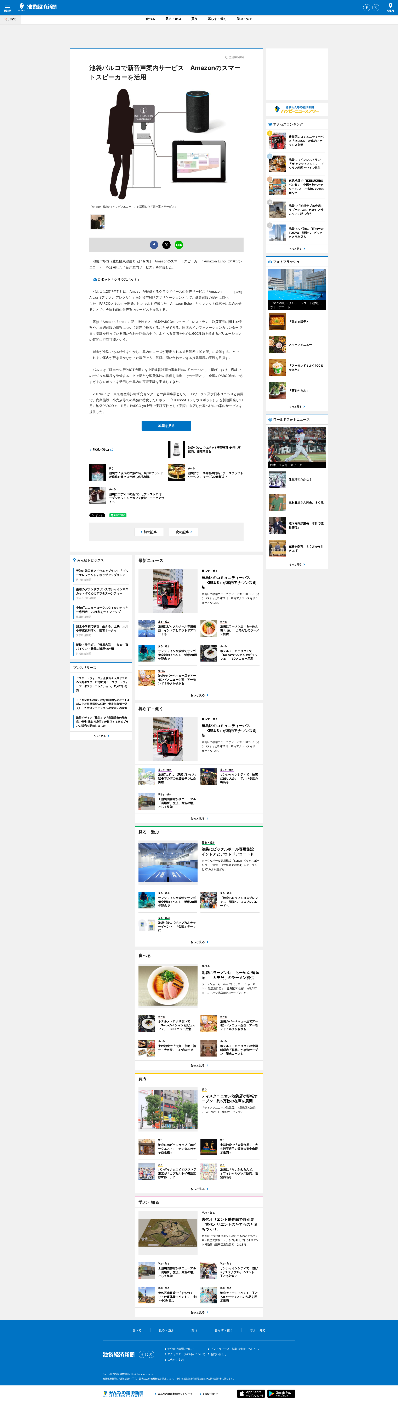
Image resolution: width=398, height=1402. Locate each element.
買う (194, 19)
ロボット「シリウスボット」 (119, 279)
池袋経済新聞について (180, 1348)
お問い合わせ (219, 1354)
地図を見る (166, 426)
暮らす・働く (217, 19)
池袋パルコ (101, 449)
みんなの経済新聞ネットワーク (123, 1394)
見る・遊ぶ (173, 19)
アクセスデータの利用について (186, 1354)
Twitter (375, 7)
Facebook (366, 7)
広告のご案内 (175, 1359)
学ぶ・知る (244, 19)
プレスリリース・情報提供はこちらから (235, 1348)
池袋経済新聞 (37, 7)
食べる (150, 19)
